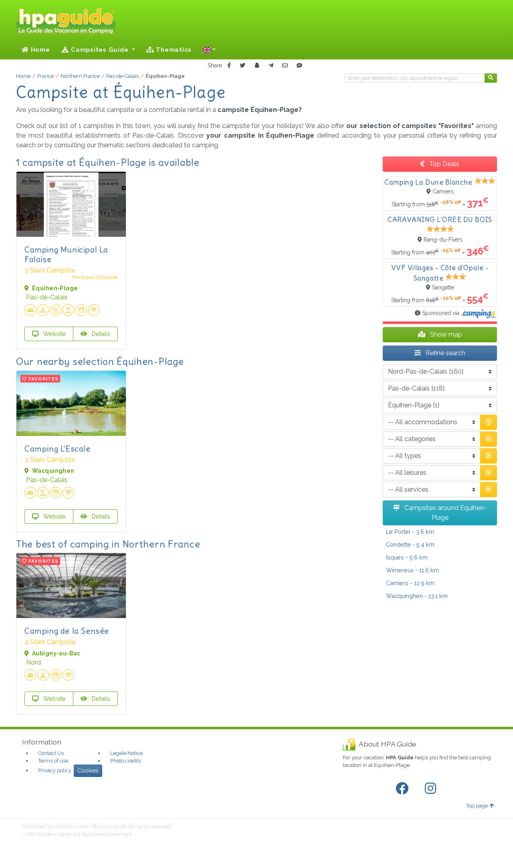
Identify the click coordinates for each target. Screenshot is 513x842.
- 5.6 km (407, 557)
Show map (445, 334)
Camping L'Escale (57, 448)
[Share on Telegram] (271, 65)
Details (100, 333)
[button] (209, 49)
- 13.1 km (417, 595)
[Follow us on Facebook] (403, 788)
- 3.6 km (410, 531)
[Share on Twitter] (242, 65)
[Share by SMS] (299, 65)
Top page (477, 806)
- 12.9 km (410, 583)
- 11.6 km (412, 570)
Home (39, 49)
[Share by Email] (285, 65)
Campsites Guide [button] (99, 49)
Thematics (173, 49)
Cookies (88, 770)
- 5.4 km (410, 544)
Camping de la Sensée (66, 631)
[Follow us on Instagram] (432, 788)
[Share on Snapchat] (256, 65)
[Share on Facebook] (229, 65)
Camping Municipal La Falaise (66, 254)
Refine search (444, 353)
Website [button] (54, 333)
